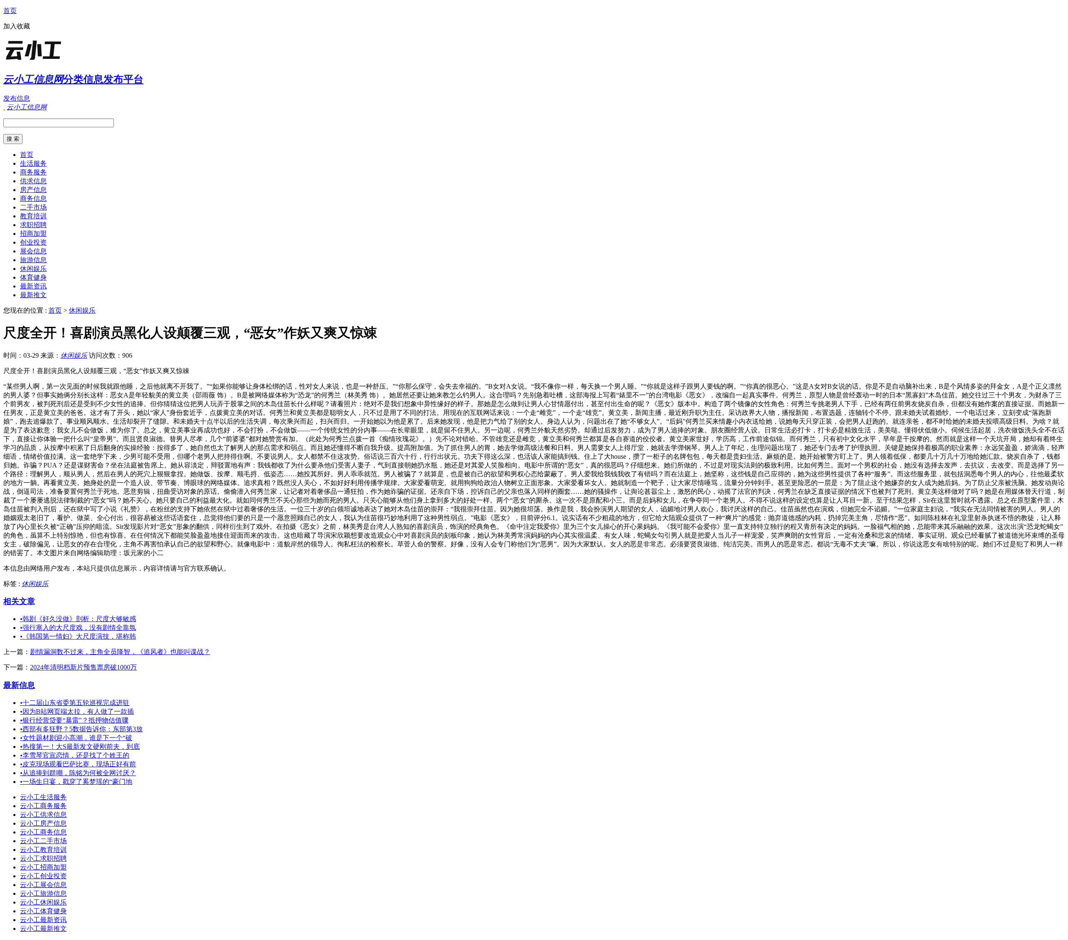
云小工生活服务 (43, 797)
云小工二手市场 (43, 840)
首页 (10, 10)
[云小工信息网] (55, 60)
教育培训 (33, 216)
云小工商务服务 (43, 805)
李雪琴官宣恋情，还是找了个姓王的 (74, 755)
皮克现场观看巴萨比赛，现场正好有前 (78, 764)
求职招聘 (33, 224)
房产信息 (33, 189)
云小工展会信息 (43, 884)
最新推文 (33, 294)
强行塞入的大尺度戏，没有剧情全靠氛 (78, 627)
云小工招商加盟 (43, 867)
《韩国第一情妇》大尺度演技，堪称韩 (78, 636)
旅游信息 (33, 259)
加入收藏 (16, 26)
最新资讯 (33, 286)
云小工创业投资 (43, 875)
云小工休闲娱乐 (43, 902)
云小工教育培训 (43, 849)
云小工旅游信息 (43, 893)
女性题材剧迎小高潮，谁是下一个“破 (76, 737)
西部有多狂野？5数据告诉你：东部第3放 (81, 729)
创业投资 (33, 242)
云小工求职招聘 (43, 858)
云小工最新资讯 (43, 919)
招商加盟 (33, 233)
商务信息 (33, 198)
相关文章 (19, 601)
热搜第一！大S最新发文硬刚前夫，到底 (80, 746)
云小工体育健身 (43, 911)
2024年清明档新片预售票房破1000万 (83, 667)
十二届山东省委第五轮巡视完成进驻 (74, 702)
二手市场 (33, 207)
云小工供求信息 (43, 814)
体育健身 (33, 277)
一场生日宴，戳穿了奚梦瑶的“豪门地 (76, 781)
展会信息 (33, 251)
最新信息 (19, 685)
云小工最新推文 (43, 928)
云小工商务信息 (43, 832)
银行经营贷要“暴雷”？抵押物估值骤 (74, 720)
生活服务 (33, 163)
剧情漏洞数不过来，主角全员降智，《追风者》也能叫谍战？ (120, 651)
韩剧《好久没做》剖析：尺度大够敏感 (78, 618)
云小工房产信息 (43, 823)
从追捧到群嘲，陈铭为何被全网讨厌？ (78, 772)
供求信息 (33, 180)
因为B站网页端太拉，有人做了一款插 (77, 711)
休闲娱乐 (33, 268)
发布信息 (16, 98)
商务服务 (33, 172)
